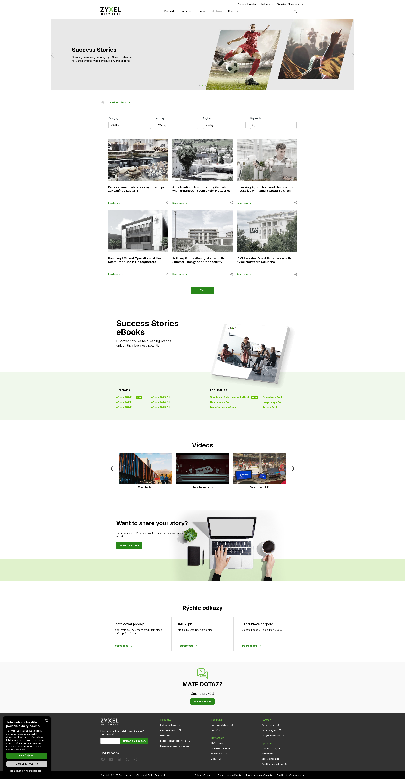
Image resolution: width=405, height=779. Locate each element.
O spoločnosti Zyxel (271, 748)
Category (113, 118)
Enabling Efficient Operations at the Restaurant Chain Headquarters (134, 260)
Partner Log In (268, 725)
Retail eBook (270, 407)
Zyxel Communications (272, 764)
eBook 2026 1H (128, 397)
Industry (160, 118)
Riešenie (187, 11)
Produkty (169, 11)
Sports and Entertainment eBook (233, 397)
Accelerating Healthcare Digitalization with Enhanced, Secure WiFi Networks (201, 189)
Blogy (213, 759)
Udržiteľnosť (267, 753)
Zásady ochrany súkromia (259, 775)
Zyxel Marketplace (219, 725)
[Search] (295, 11)
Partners (265, 4)
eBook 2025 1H (125, 402)
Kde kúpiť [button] (233, 11)
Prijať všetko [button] (27, 755)
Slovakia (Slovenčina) (288, 4)
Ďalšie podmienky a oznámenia (174, 746)
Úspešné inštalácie (270, 759)
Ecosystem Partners (271, 735)
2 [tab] (202, 85)
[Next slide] (351, 55)
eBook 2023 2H (160, 407)
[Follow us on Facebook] (103, 760)
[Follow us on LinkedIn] (119, 760)
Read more (114, 202)
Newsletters (216, 753)
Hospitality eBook (273, 402)
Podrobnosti (121, 645)
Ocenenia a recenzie (220, 748)
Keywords (255, 118)
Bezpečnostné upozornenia (173, 741)
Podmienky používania (229, 775)
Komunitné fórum (168, 730)
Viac (202, 290)
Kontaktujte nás (202, 701)
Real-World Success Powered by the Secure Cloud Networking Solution (79, 58)
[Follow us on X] (127, 760)
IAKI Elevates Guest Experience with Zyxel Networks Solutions (264, 260)
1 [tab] (199, 85)
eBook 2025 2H (160, 397)
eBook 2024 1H (125, 407)
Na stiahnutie (166, 735)
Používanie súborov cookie (291, 775)
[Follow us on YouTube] (111, 760)
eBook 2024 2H (160, 402)
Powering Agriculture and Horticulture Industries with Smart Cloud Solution (265, 189)
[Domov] (102, 102)
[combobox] (46, 720)
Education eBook (272, 397)
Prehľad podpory (168, 725)
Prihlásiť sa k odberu (134, 740)
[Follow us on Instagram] (135, 760)
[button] (26, 771)
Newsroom (217, 737)
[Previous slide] (53, 55)
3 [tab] (205, 85)
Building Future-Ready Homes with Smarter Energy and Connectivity (198, 260)
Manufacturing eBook (223, 407)
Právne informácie (204, 775)
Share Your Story (129, 545)
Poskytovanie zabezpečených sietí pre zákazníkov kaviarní (137, 189)
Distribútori (216, 730)
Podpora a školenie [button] (210, 11)
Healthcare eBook (221, 402)
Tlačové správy (218, 743)
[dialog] (27, 746)
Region (207, 118)
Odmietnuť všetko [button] (27, 764)
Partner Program (269, 730)
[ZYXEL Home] (110, 10)
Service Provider (247, 4)
